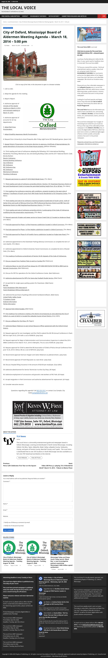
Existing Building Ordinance (12, 160)
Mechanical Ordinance (10, 172)
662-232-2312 (41, 390)
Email (5, 510)
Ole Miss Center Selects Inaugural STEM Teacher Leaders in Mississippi (54, 591)
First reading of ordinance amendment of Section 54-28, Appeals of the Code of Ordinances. (36, 256)
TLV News (6, 45)
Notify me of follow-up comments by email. (17, 522)
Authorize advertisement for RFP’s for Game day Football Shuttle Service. (30, 278)
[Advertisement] (91, 294)
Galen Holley (48, 577)
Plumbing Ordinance (10, 174)
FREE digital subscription (11, 16)
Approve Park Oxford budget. (15, 309)
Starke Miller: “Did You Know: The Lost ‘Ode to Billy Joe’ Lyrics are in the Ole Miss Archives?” (53, 615)
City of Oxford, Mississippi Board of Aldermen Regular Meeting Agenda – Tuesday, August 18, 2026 (12, 560)
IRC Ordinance (8, 170)
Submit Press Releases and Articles (74, 16)
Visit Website (22, 458)
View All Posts (36, 458)
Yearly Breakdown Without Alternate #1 (16, 290)
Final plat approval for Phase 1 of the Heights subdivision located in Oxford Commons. (34, 229)
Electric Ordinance (9, 158)
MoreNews (55, 656)
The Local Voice (19, 7)
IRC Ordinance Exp (9, 167)
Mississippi (55, 553)
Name (5, 504)
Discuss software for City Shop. (16, 321)
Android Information (10, 302)
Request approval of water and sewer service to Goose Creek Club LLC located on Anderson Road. (38, 217)
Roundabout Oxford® (38, 16)
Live (104, 16)
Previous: (19, 464)
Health (53, 551)
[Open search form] (95, 16)
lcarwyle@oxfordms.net (40, 393)
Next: (56, 465)
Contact (25, 16)
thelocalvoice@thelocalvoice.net (92, 625)
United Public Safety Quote (12, 297)
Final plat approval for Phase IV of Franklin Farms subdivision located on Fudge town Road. (36, 234)
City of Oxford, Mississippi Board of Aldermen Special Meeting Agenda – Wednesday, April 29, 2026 (53, 580)
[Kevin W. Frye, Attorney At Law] (38, 415)
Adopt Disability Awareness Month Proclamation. (21, 134)
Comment (6, 481)
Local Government (8, 28)
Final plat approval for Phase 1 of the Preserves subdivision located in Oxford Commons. (35, 225)
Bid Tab (5, 285)
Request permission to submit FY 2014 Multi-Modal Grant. (25, 179)
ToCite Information (9, 304)
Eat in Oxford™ (54, 16)
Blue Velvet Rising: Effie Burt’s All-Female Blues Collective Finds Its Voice (54, 630)
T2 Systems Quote (9, 299)
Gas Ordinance (8, 163)
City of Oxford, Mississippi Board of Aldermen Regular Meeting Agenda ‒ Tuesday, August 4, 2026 (36, 560)
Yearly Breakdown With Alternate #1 (15, 288)
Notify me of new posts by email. (14, 526)
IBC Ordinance (8, 165)
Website (5, 516)
